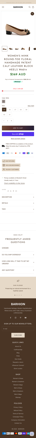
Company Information (18, 420)
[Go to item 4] (23, 48)
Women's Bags (18, 385)
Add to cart (18, 128)
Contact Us (18, 423)
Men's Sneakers (18, 391)
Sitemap (18, 397)
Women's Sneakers (18, 381)
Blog (18, 353)
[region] (18, 286)
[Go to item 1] (4, 48)
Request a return (18, 362)
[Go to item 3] (17, 48)
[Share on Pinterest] (13, 191)
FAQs (18, 356)
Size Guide (18, 359)
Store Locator (18, 368)
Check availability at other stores (14, 183)
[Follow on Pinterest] (21, 318)
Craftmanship (18, 349)
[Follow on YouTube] (25, 318)
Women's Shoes (18, 378)
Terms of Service (18, 413)
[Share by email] (16, 191)
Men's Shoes (18, 388)
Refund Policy (18, 410)
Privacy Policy (18, 407)
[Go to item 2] (10, 48)
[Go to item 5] (29, 48)
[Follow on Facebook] (11, 318)
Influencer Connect (18, 365)
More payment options (18, 138)
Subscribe (18, 335)
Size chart (31, 105)
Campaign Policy (18, 417)
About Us (18, 346)
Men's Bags (18, 394)
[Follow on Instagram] (16, 318)
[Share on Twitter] (11, 191)
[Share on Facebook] (8, 191)
